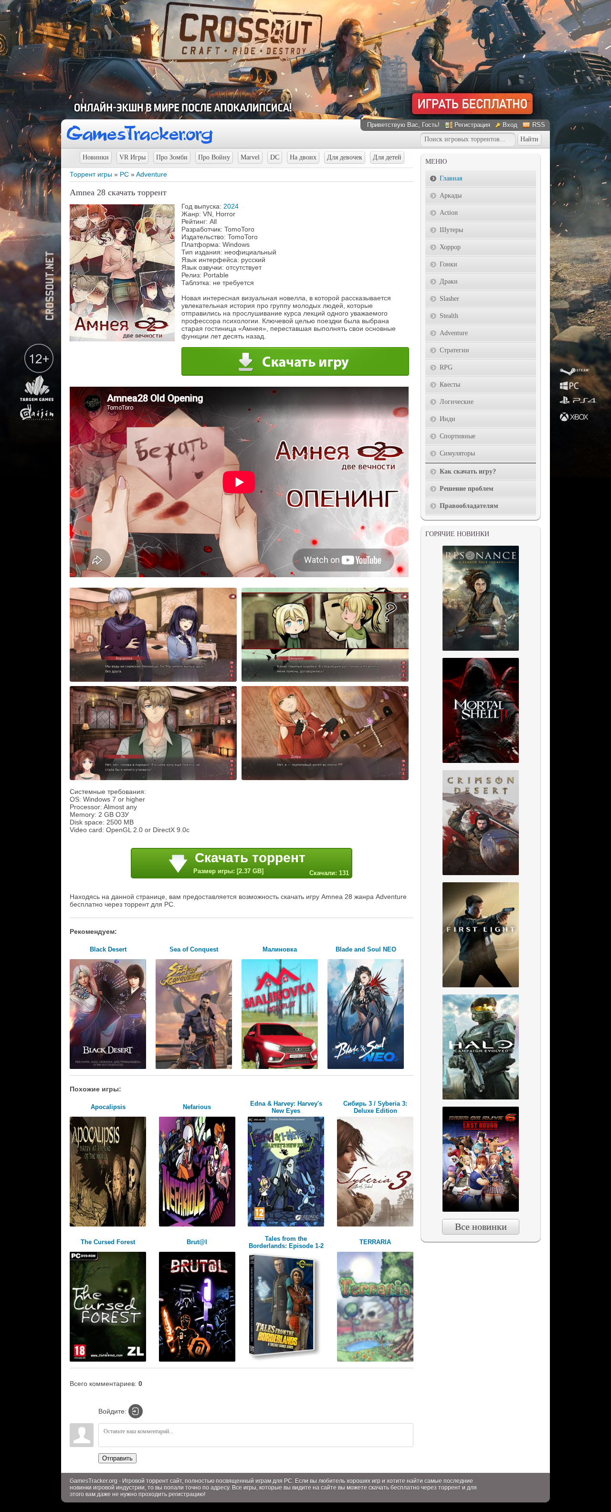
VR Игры (132, 157)
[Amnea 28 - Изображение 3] (155, 779)
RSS (538, 124)
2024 (231, 206)
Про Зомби (172, 157)
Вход (510, 124)
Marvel (250, 157)
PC (124, 174)
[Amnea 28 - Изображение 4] (326, 779)
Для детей (387, 157)
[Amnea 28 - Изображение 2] (326, 681)
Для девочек (344, 157)
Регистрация (472, 124)
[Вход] (135, 1411)
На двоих (303, 157)
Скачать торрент (271, 863)
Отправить (117, 1458)
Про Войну (214, 157)
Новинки (96, 157)
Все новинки (481, 1226)
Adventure (151, 174)
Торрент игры (91, 174)
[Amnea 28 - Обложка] (122, 339)
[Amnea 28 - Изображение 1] (155, 681)
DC (274, 157)
